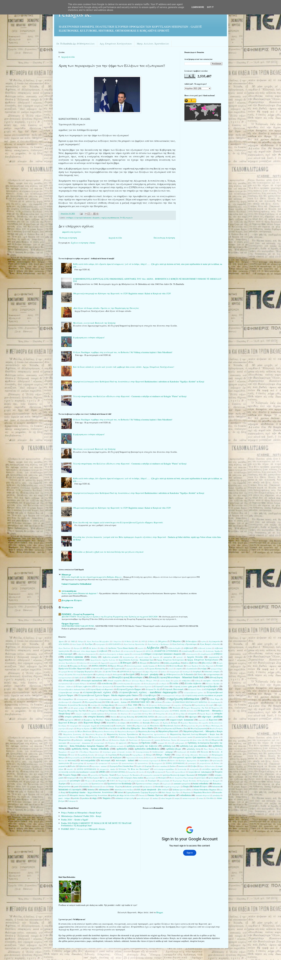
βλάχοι (64, 666)
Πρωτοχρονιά (157, 763)
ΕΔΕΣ (77, 677)
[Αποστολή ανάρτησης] (81, 213)
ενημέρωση (147, 698)
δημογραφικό (137, 671)
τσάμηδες (203, 774)
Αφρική (104, 663)
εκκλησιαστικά (64, 683)
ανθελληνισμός (66, 653)
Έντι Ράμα (214, 699)
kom (220, 790)
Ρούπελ (217, 763)
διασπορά (186, 671)
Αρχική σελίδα (68, 56)
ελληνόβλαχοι (149, 695)
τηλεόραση (159, 772)
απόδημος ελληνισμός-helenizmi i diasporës (83, 217)
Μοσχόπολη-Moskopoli (159, 737)
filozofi (158, 786)
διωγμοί (130, 674)
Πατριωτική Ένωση (75, 757)
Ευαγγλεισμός (165, 705)
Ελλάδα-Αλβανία (193, 683)
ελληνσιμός (128, 699)
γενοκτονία (95, 668)
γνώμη (203, 668)
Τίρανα (169, 772)
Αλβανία (153, 647)
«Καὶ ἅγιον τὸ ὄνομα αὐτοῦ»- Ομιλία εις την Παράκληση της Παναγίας (106, 308)
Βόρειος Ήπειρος (117, 666)
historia (91, 789)
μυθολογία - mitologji (83, 740)
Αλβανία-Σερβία (174, 648)
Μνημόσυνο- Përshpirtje (126, 737)
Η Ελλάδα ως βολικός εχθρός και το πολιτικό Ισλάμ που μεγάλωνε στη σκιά (108, 551)
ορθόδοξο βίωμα (173, 748)
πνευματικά (162, 757)
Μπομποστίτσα (65, 740)
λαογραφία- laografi (88, 726)
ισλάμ (170, 714)
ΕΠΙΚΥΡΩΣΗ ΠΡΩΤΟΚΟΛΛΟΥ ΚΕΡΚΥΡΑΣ (191, 702)
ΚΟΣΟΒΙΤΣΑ (134, 723)
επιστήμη (94, 705)
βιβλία (186, 663)
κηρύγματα (68, 720)
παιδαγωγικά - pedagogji (162, 752)
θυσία (191, 711)
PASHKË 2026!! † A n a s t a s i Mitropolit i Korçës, (83, 829)
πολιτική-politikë (87, 760)
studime (155, 798)
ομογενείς (123, 743)
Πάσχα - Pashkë (163, 754)
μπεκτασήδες (215, 737)
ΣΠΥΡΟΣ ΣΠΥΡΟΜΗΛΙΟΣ (86, 769)
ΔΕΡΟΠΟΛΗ (124, 671)
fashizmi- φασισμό (132, 786)
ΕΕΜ (89, 677)
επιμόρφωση (215, 702)
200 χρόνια (162, 641)
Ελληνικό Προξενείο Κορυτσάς (100, 689)
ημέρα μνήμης (79, 708)
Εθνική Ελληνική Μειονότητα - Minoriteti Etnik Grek (176, 677)
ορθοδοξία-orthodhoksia (147, 748)
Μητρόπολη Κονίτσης (146, 731)
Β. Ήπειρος (142, 663)
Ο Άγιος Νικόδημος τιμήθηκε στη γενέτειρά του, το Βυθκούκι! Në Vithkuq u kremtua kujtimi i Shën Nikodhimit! (122, 352)
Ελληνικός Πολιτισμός (173, 689)
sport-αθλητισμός (143, 798)
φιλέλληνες (201, 778)
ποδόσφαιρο (215, 757)
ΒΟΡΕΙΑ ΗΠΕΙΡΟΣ (99, 666)
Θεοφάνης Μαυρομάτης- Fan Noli (72, 711)
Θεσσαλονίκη (124, 711)
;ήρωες (61, 641)
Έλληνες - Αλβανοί (66, 686)
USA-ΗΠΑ (210, 798)
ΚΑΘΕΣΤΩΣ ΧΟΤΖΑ (145, 717)
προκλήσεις (204, 760)
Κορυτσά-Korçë (92, 722)
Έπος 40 (145, 705)
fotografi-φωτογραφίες (171, 786)
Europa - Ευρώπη (115, 786)
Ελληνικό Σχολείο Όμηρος (129, 689)
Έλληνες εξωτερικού (103, 686)
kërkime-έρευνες (179, 789)
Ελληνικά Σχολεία (144, 686)
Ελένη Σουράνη (150, 683)
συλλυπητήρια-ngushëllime (164, 769)
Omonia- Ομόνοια (155, 795)
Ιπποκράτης (160, 714)
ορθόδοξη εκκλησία (116, 746)
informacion (104, 789)
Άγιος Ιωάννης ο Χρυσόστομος (184, 644)
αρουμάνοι (167, 657)
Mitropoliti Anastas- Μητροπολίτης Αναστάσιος (88, 795)
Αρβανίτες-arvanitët (111, 657)
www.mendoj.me (69, 590)
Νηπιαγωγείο (146, 740)
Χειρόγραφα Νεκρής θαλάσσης (184, 781)
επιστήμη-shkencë (108, 705)
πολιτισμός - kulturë (125, 760)
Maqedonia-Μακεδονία (202, 792)
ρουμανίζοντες (205, 763)
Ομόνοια (146, 742)
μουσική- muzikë (186, 737)
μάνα (200, 726)
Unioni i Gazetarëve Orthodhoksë (76, 583)
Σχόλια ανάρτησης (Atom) (83, 242)
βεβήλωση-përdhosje (172, 663)
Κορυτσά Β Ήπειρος (68, 722)
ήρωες (119, 707)
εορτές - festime (120, 702)
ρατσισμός (192, 763)
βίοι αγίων (207, 662)
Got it (210, 7)
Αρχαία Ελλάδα (195, 657)
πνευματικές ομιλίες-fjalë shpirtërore (189, 757)
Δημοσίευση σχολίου (71, 231)
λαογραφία (74, 726)
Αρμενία (156, 657)
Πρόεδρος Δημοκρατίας (188, 760)
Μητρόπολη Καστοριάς (126, 731)
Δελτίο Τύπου (111, 671)
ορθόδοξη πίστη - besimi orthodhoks (90, 748)
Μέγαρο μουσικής (67, 731)
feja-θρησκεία (147, 786)
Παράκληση (124, 755)
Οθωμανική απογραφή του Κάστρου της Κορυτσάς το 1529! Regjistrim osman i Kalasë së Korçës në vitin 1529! (122, 293)
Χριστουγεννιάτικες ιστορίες (148, 783)
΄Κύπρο (80, 641)
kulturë (120, 792)
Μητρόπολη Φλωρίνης (94, 734)
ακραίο (140, 648)
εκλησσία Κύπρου (79, 683)
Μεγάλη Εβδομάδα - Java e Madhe (138, 728)
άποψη (94, 657)
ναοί (106, 740)
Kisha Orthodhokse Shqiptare (205, 789)
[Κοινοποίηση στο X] (91, 213)
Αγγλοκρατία (214, 641)
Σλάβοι (194, 766)
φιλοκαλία (63, 781)
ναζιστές (98, 740)
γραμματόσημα (216, 669)
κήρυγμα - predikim (212, 716)
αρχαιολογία (214, 657)
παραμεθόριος (137, 755)
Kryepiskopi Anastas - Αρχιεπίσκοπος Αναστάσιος (90, 792)
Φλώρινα (88, 781)
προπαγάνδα (64, 763)
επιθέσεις (168, 702)
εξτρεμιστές (77, 702)
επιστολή (121, 705)
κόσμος (123, 722)
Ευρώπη (188, 705)
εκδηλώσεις (186, 680)
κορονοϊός (202, 720)
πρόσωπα (114, 763)
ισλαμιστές (192, 713)
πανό (72, 755)
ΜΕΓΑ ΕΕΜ (97, 728)
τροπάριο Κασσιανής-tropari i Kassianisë (178, 775)
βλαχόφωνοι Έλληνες (72, 600)
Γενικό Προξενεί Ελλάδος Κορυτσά (199, 666)
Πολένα (61, 760)
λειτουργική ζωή (106, 725)
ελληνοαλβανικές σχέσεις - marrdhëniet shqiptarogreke (148, 692)
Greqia (186, 786)
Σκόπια (173, 766)
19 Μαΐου (127, 641)
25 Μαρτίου (175, 641)
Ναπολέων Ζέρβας (119, 740)
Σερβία (139, 766)
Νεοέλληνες (133, 740)
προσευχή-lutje (78, 763)
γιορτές (179, 668)
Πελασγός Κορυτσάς (101, 757)
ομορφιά (161, 743)
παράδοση (112, 755)
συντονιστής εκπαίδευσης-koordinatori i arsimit (77, 772)
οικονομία (62, 743)
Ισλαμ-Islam (180, 714)
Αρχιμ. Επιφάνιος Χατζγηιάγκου (170, 660)
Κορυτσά (213, 719)
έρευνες (154, 705)
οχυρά (72, 752)
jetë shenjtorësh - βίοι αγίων (155, 789)
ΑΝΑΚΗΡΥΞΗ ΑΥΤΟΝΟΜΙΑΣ (166, 651)
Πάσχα (149, 755)
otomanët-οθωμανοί (203, 795)
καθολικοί (171, 717)
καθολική (161, 717)
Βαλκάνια (155, 662)
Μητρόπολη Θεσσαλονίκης (104, 731)
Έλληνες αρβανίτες (84, 686)
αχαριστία (114, 663)
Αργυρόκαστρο (128, 657)
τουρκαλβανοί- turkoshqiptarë (200, 772)
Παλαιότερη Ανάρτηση (164, 237)
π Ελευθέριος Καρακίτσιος (89, 752)
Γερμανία (107, 668)
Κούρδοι (156, 723)
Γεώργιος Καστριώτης (156, 668)
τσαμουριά (71, 778)
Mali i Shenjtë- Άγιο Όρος (171, 792)
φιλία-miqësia (214, 778)
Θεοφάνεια (215, 708)
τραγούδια (94, 775)
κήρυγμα (193, 716)
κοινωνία (127, 720)
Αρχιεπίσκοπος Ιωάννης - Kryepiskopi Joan (136, 660)
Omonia (141, 795)
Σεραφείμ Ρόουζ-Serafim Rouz (121, 766)
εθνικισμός (68, 680)
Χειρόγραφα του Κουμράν (209, 781)
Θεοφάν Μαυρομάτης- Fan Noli (196, 708)
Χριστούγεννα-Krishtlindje (119, 783)
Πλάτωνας (150, 757)
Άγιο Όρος (89, 644)
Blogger (159, 912)
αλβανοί (103, 651)
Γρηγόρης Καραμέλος (85, 671)
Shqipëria (106, 798)
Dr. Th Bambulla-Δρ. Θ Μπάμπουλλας (75, 43)
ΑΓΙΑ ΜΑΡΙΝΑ (64, 644)
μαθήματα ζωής (141, 726)
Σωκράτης (132, 772)
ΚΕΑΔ (181, 716)
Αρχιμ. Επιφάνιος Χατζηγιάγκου (202, 659)
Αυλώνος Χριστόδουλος (67, 663)
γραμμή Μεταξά (67, 671)
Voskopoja (71, 801)
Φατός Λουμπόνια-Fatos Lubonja (181, 778)
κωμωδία (205, 723)
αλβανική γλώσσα (204, 648)
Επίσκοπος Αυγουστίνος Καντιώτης (73, 705)
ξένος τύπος (197, 740)
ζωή (68, 708)
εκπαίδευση (107, 683)
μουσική (174, 737)
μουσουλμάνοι (201, 737)
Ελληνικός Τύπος (194, 689)
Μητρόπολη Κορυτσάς (168, 731)
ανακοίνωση (187, 651)
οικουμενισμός (99, 743)
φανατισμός (150, 778)
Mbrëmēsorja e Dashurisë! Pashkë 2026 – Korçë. (81, 816)
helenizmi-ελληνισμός (70, 789)
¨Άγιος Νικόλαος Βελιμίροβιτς (97, 641)
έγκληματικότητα (65, 677)
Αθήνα (102, 648)
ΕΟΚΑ (108, 702)
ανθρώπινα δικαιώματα (86, 654)
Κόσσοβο (146, 722)
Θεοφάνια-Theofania (108, 711)
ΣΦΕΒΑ (102, 771)
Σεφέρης (148, 766)
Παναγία (204, 752)
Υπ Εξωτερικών (126, 217)
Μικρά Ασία (84, 737)
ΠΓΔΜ (87, 757)
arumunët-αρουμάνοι (182, 783)
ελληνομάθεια (67, 699)
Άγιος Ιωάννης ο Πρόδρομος (158, 644)
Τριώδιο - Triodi (107, 775)
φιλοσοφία (75, 780)
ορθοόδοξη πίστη (193, 749)
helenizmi (216, 786)
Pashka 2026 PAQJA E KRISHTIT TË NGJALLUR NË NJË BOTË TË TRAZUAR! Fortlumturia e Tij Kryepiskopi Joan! (96, 824)
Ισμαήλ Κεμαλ (205, 714)
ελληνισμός (210, 689)
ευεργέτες (177, 705)
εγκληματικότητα (213, 674)
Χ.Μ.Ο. (112, 781)
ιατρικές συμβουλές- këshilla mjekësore (89, 714)
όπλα (170, 743)
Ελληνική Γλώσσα (161, 686)
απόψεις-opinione (74, 656)
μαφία (71, 728)
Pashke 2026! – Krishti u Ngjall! (74, 819)
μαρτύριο (62, 728)
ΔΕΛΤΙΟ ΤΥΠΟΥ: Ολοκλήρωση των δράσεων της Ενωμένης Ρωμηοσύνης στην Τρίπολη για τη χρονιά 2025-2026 (110, 616)
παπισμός (101, 755)
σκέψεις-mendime (161, 766)
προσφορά (91, 763)
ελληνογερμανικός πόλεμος (171, 695)
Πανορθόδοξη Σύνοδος (86, 755)
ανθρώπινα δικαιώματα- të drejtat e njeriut (113, 654)
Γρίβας (99, 671)
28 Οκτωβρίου (191, 641)
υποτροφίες (115, 778)
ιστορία (218, 713)
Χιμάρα (62, 783)
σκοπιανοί (183, 766)
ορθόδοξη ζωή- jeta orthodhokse (194, 745)
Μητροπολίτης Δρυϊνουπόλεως (154, 734)
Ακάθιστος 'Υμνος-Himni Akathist (121, 648)
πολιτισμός (106, 760)
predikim (85, 798)
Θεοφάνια (92, 711)
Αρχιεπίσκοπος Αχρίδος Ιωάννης (102, 660)
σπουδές (70, 769)
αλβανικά (188, 648)
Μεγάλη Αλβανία (112, 728)
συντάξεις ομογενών (211, 769)
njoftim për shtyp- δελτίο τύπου (122, 795)
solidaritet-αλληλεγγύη (124, 798)
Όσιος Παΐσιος (209, 749)
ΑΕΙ (84, 648)
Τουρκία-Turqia (70, 774)
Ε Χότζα (199, 674)
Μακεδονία (154, 725)
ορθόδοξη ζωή (169, 745)
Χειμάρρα (152, 780)
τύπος (81, 778)
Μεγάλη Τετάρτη (216, 728)
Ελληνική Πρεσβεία (209, 686)
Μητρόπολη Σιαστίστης (72, 734)
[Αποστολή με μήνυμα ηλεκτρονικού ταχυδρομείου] (86, 213)
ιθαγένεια (124, 714)
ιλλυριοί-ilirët (136, 714)
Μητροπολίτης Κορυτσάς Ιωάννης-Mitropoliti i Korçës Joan (195, 734)
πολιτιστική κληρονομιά (148, 760)
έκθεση (197, 681)
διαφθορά (197, 671)
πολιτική (72, 760)
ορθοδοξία (121, 748)
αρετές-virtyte (143, 657)
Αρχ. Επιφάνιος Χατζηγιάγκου (116, 43)
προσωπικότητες (128, 763)
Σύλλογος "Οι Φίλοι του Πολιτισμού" (134, 769)
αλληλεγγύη (128, 651)
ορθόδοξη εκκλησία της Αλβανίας (142, 745)
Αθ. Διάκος (93, 648)
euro (104, 786)
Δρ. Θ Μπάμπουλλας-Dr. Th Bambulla (178, 674)
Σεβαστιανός (83, 766)
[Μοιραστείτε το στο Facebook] (94, 213)
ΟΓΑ (206, 740)
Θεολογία (177, 708)
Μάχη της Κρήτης (83, 728)
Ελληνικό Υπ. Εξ (152, 689)
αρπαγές (180, 657)
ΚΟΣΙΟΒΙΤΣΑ (112, 723)
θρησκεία (136, 711)
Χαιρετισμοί (123, 781)
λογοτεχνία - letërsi (124, 725)
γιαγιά (170, 669)
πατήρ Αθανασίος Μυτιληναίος (197, 755)
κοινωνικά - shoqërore (141, 720)
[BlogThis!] (89, 213)
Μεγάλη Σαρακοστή (199, 728)
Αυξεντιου (83, 663)
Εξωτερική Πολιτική (93, 702)
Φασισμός (162, 778)
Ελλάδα (174, 683)
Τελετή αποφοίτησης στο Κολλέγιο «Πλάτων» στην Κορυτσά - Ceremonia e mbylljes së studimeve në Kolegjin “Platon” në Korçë (129, 396)
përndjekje (216, 795)
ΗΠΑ (90, 708)
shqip (94, 798)
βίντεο (195, 662)
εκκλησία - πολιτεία (211, 680)
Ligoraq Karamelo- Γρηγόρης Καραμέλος (142, 792)
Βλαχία (219, 663)
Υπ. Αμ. (105, 778)
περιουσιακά (131, 757)
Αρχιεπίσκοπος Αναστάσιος (71, 659)
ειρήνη (175, 681)
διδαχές (61, 674)
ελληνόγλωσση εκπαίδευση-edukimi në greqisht (203, 695)
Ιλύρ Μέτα (149, 714)
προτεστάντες (143, 763)
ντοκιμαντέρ (185, 740)
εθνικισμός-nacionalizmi (91, 680)
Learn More (197, 7)
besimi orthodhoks (200, 783)
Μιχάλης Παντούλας (99, 737)
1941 (136, 641)
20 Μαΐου (151, 641)
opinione (171, 795)
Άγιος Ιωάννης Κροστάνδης (134, 644)
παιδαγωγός (181, 752)
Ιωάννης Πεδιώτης (126, 717)
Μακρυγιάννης (189, 726)
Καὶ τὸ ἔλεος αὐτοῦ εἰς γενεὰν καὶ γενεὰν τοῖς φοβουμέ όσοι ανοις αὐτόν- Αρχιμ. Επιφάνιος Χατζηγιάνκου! (123, 367)
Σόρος (202, 766)
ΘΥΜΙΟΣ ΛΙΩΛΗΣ (179, 711)
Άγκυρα (77, 648)
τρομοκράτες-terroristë (151, 775)
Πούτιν (172, 760)
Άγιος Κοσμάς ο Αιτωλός (210, 644)
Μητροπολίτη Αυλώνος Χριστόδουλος (122, 734)
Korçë (63, 792)
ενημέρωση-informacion (110, 217)
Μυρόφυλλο (67, 607)
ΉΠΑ (98, 708)
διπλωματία (118, 674)
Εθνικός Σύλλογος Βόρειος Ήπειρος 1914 (141, 681)
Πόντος (164, 760)
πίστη (141, 757)
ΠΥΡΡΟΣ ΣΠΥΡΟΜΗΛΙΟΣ (175, 763)
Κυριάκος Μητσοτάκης (189, 723)
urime (201, 798)
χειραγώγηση (164, 781)
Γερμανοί (117, 668)
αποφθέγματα (205, 654)
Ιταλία (113, 717)
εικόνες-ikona (165, 681)
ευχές (211, 705)
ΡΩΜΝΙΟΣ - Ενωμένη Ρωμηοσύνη (78, 614)
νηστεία (157, 740)
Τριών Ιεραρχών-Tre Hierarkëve (128, 775)
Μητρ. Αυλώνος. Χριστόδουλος (153, 43)
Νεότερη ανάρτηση (68, 237)
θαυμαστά (130, 708)
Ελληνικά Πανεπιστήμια (124, 686)
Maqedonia (187, 792)
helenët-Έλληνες (200, 786)
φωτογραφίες (101, 780)
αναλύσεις (199, 651)
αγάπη (203, 641)
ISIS (138, 789)
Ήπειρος (107, 707)
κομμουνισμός (159, 719)
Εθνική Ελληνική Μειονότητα (127, 677)
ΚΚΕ (79, 720)
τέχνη (149, 772)
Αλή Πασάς (116, 651)
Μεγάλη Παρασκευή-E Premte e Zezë (173, 728)
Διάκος (163, 671)
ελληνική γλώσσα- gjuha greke (185, 686)
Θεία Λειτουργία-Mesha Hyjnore (153, 707)
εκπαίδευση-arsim (123, 683)
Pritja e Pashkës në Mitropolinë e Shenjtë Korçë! (81, 812)
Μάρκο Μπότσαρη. (212, 726)
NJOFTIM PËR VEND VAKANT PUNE (78, 626)
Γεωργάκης (140, 669)
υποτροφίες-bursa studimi (133, 778)
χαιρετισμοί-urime (138, 781)
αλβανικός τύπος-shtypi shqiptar (84, 651)
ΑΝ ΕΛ (148, 651)
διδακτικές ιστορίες (212, 671)
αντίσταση (136, 654)
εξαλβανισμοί (64, 702)
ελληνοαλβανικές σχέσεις (97, 692)
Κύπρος (174, 722)
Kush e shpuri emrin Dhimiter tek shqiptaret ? (80, 593)
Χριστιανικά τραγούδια (80, 784)
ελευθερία (162, 683)
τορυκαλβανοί (179, 772)
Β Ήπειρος (125, 662)
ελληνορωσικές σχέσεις (86, 699)
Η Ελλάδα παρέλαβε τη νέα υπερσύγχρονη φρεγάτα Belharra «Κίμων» (92, 577)
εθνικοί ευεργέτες (114, 680)
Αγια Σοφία (76, 644)
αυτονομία (94, 663)
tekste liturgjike (166, 798)
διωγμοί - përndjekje (150, 674)
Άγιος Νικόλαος (65, 648)
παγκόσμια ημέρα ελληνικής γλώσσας (117, 752)
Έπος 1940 (132, 705)
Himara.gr (66, 574)
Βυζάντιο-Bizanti (176, 666)
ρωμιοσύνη (63, 766)
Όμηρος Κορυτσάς (70, 623)
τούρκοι (84, 775)
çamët (76, 786)
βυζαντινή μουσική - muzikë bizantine (141, 666)
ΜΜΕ (112, 737)
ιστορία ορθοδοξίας (74, 716)
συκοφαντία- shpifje (107, 769)
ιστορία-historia (96, 716)
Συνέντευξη (182, 769)
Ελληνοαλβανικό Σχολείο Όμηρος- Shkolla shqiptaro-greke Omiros (108, 695)
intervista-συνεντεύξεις (124, 789)
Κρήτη (165, 723)
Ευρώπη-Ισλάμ (199, 705)
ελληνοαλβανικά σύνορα (69, 692)
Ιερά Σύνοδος (112, 714)
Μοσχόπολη (142, 737)
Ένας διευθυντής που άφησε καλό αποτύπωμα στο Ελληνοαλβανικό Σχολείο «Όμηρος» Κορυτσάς (118, 522)
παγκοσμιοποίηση (142, 752)
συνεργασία (194, 769)
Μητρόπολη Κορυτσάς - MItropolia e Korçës (202, 731)
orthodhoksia (185, 795)
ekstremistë (96, 786)
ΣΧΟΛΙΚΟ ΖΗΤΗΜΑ (117, 772)
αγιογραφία (100, 644)
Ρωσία (72, 766)
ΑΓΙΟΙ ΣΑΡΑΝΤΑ (114, 644)
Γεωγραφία (129, 669)
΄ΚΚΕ (73, 641)
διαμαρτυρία (174, 671)
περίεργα (117, 757)
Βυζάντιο (161, 666)
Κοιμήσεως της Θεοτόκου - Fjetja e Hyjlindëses (102, 720)
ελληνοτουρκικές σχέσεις (109, 699)
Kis (190, 790)
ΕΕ (83, 677)
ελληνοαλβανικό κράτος (193, 692)
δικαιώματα (88, 674)
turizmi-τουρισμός (189, 798)
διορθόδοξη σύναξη (103, 674)
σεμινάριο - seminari (99, 766)
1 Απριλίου (117, 641)
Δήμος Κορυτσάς (151, 671)
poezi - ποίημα (64, 798)
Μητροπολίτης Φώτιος (67, 737)
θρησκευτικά (147, 711)
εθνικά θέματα (102, 677)
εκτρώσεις (137, 683)
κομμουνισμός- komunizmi (181, 719)
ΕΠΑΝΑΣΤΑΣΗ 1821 (140, 702)
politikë (76, 798)
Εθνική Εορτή (216, 677)
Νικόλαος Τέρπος (170, 740)
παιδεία (193, 752)
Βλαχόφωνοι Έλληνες (79, 666)
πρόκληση (216, 760)
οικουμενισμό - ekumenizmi (80, 743)
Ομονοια (134, 743)
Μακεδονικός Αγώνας (172, 725)
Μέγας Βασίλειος (84, 731)
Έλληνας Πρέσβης (213, 683)
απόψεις (218, 653)
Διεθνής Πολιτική (73, 674)
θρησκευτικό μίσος (162, 711)
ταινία (141, 772)
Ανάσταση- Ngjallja (213, 651)
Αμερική (139, 651)
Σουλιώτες (211, 766)
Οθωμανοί (216, 740)
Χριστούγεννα (97, 783)
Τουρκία (218, 771)
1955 (143, 641)
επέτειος (158, 702)
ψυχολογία (167, 784)
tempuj (177, 798)
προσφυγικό (103, 763)
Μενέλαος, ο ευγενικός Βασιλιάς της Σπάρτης (94, 322)
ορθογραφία (179, 743)
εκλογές (93, 683)
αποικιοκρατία (191, 654)
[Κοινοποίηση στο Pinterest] (97, 213)
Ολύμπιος (111, 743)
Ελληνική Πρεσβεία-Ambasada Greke (72, 689)
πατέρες (178, 755)
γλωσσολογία (191, 668)
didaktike (85, 786)
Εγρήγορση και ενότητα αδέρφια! (89, 337)
